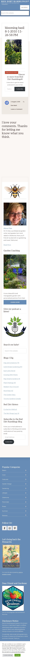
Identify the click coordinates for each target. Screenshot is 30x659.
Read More (7, 245)
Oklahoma (5, 497)
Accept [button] (18, 655)
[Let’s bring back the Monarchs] (11, 568)
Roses (4, 506)
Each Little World (9, 371)
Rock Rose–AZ (8, 391)
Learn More (15, 302)
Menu (25, 7)
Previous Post (11, 72)
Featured (5, 479)
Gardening (5, 488)
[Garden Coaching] (15, 271)
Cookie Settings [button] (8, 655)
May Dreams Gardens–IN (12, 379)
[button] (25, 10)
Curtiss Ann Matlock (10, 409)
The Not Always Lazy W (11, 413)
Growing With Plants (11, 375)
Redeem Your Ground (11, 387)
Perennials (5, 502)
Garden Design (7, 484)
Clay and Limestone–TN (11, 363)
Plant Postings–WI (10, 383)
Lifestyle (4, 493)
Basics (4, 470)
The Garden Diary (9, 395)
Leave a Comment (16, 109)
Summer (5, 511)
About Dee (8, 228)
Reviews (4, 515)
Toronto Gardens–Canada (12, 399)
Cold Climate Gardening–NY (13, 367)
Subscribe (19, 89)
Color (4, 475)
